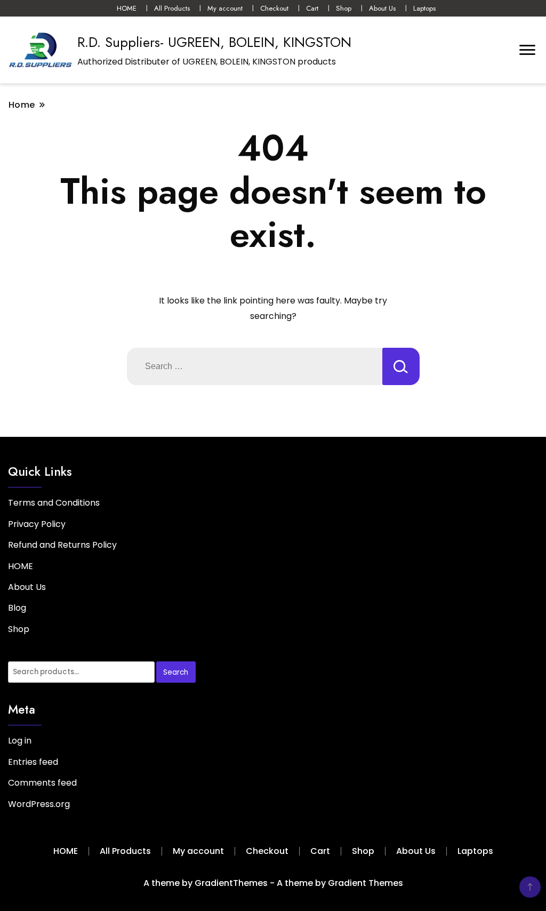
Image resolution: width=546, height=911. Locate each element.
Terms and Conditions (54, 503)
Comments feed (42, 783)
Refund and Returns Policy (62, 545)
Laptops (424, 8)
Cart (312, 8)
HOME (126, 8)
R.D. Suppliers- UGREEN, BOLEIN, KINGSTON (214, 42)
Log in (19, 740)
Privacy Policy (37, 524)
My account (225, 8)
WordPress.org (39, 804)
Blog (17, 608)
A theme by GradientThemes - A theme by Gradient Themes (273, 883)
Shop (343, 8)
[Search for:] (254, 366)
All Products (172, 8)
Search (175, 672)
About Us (382, 8)
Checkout (274, 8)
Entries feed (33, 762)
